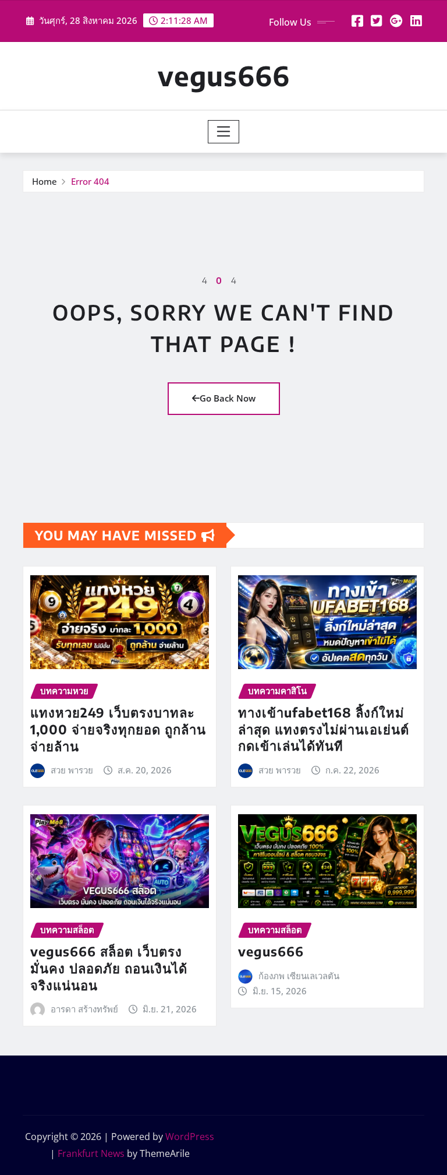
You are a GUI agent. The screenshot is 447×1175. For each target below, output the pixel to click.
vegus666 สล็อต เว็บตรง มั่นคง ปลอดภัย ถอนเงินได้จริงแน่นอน (108, 968)
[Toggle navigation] (224, 131)
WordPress (189, 1136)
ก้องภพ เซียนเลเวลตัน (298, 975)
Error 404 (90, 181)
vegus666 (224, 75)
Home (44, 181)
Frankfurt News (91, 1153)
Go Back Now (228, 398)
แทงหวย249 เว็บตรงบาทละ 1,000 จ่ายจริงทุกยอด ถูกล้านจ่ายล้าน (118, 729)
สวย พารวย (72, 770)
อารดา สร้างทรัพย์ (84, 1009)
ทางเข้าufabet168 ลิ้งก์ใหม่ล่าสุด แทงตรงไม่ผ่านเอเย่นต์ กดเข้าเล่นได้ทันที (323, 729)
